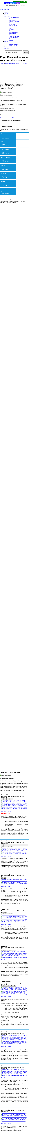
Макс (18, 3)
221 (11, 913)
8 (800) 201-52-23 (8, 1)
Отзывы (11, 40)
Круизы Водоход (13, 18)
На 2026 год (12, 24)
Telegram (7, 3)
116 (14, 845)
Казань (18, 63)
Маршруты (11, 29)
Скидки (6, 41)
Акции (10, 42)
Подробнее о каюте (6, 811)
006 (8, 799)
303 (11, 985)
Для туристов (7, 26)
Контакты (6, 48)
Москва (25, 63)
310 (5, 950)
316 (11, 950)
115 (5, 878)
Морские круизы (13, 25)
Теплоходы (7, 14)
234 (26, 845)
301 (8, 985)
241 (11, 846)
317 (14, 950)
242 (5, 846)
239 (8, 846)
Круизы (6, 13)
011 (5, 799)
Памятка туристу (13, 34)
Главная (6, 12)
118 (2, 878)
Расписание (7, 16)
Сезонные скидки (13, 44)
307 (2, 950)
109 (20, 845)
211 (8, 913)
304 (2, 985)
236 (2, 846)
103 (17, 845)
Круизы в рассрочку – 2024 (7, 117)
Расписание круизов (14, 17)
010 (11, 799)
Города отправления (14, 36)
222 (5, 913)
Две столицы (8, 90)
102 (5, 845)
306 (5, 985)
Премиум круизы (13, 22)
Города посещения (13, 37)
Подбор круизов (13, 20)
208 (2, 845)
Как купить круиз (13, 32)
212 (2, 913)
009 (2, 799)
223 (14, 985)
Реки (10, 38)
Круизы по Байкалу (14, 21)
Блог (10, 28)
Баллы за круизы (13, 45)
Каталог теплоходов (14, 30)
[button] (27, 123)
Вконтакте (13, 3)
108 (11, 845)
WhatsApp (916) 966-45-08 (20, 1)
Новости (6, 46)
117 (23, 845)
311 (8, 950)
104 (8, 845)
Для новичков (12, 33)
